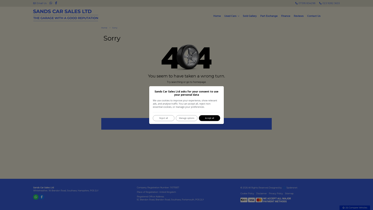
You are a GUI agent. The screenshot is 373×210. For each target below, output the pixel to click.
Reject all (163, 118)
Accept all (209, 118)
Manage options (186, 118)
